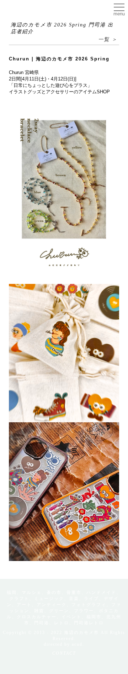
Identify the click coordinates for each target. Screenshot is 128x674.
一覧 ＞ (107, 39)
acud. (78, 644)
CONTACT (64, 653)
